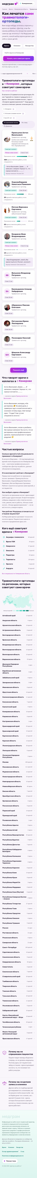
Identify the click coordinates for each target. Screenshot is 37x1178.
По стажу (24, 123)
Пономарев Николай (21, 338)
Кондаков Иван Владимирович (19, 235)
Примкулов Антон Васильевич (20, 134)
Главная (4, 9)
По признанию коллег (11, 123)
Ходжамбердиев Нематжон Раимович (21, 183)
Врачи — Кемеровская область (18, 9)
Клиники (17, 46)
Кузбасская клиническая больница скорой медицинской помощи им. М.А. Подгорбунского (20, 143)
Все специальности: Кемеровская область (16, 574)
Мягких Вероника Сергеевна (20, 208)
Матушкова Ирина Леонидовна (20, 322)
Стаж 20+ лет (9, 118)
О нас (22, 1151)
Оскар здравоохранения (10, 1151)
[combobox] (18, 52)
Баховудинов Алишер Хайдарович (22, 290)
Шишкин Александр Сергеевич (21, 353)
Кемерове (12, 83)
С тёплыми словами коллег (13, 113)
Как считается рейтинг (9, 91)
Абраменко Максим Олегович (21, 306)
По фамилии (8, 126)
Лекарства (29, 46)
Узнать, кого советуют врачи (18, 58)
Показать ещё (18, 370)
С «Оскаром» (9, 109)
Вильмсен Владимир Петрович (21, 274)
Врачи (4, 1147)
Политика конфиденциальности (12, 1156)
